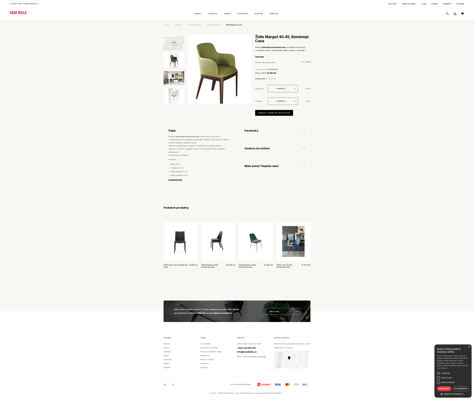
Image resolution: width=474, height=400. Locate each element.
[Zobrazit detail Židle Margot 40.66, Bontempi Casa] (256, 241)
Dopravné (392, 4)
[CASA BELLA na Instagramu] (165, 385)
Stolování (243, 14)
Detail (167, 274)
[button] (453, 394)
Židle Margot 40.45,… (235, 25)
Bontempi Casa (269, 62)
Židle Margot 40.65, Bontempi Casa (209, 266)
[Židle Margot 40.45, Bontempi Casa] (219, 69)
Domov (197, 14)
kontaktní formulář (257, 356)
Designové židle (194, 25)
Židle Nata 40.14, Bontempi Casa (176, 266)
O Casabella (205, 344)
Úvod (167, 25)
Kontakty (460, 4)
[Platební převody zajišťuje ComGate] (281, 384)
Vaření (227, 14)
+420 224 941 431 (246, 348)
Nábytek (274, 14)
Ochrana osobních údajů (210, 352)
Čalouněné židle (213, 25)
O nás (423, 4)
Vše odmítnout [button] (460, 389)
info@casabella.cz (30, 4)
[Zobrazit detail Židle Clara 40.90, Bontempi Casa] (293, 241)
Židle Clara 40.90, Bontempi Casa (284, 266)
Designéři (447, 4)
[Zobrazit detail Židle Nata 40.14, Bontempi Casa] (181, 241)
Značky (434, 4)
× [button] (469, 347)
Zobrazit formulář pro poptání (274, 113)
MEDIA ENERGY (275, 393)
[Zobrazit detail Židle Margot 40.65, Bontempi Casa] (218, 241)
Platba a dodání (408, 4)
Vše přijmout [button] (444, 389)
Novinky (167, 344)
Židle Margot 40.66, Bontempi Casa (247, 266)
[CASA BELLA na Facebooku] (172, 385)
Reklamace (205, 356)
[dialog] (453, 371)
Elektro (259, 14)
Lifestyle (212, 14)
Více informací (442, 368)
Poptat (191, 274)
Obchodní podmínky (209, 348)
